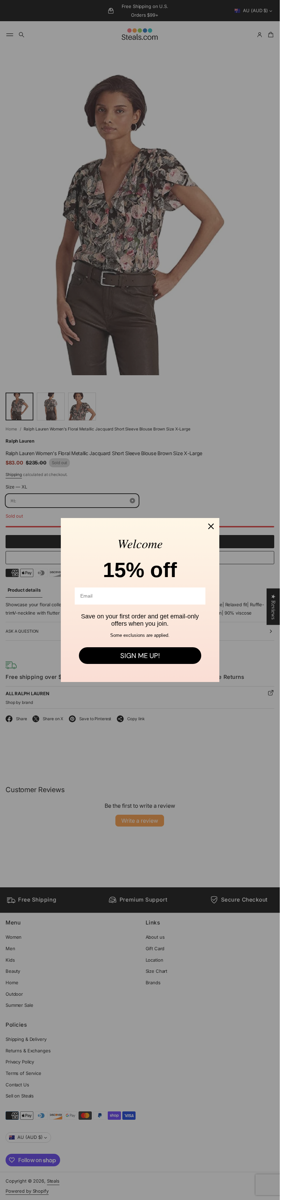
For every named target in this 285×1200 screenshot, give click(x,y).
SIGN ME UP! (140, 655)
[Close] (211, 526)
